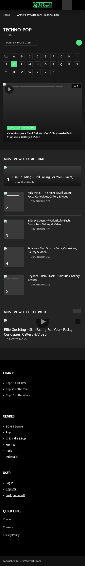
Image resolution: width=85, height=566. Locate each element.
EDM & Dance (14, 426)
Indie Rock (12, 456)
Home (6, 15)
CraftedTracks (25, 182)
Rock (9, 450)
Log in (9, 483)
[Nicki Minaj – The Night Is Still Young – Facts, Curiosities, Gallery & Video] (14, 194)
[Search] (80, 5)
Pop (8, 432)
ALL (6, 56)
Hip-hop (11, 444)
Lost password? (15, 495)
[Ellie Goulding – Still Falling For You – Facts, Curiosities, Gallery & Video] (42, 168)
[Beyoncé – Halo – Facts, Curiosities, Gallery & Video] (14, 277)
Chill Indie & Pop (16, 438)
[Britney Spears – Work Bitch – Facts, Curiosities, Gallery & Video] (14, 224)
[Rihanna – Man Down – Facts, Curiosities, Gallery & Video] (14, 249)
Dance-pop (14, 127)
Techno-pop (28, 127)
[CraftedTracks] (42, 5)
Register (11, 489)
